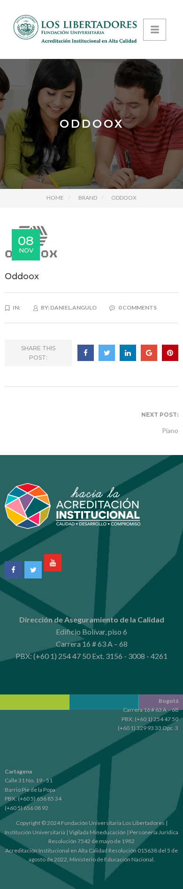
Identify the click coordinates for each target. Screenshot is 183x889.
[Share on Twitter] (107, 353)
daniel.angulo (73, 307)
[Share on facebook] (85, 353)
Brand (87, 197)
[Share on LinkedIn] (128, 353)
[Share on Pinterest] (170, 353)
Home (55, 197)
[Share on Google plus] (149, 353)
